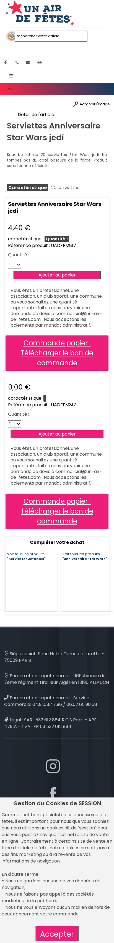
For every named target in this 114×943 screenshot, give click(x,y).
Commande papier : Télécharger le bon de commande (57, 352)
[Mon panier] (39, 63)
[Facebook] (5, 63)
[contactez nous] (28, 63)
